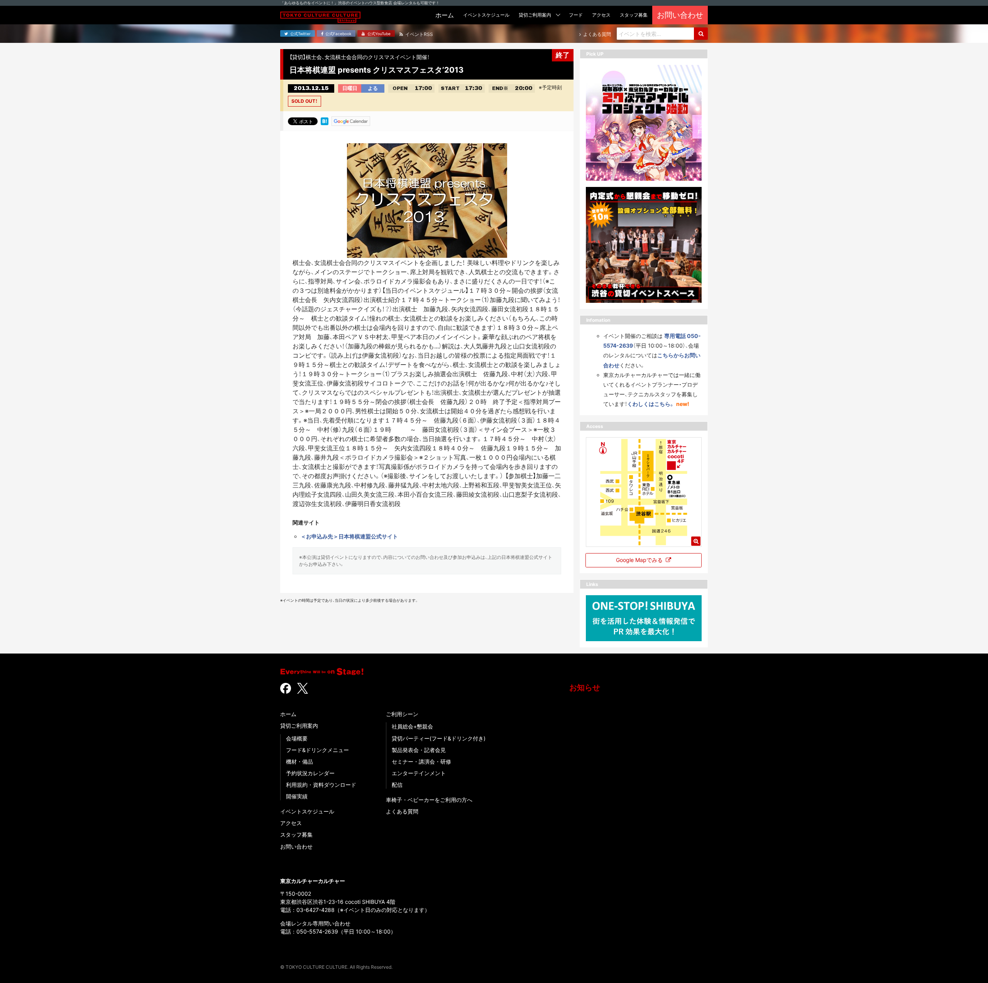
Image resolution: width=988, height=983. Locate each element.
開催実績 (297, 796)
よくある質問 (402, 811)
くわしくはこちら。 (651, 404)
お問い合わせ (296, 846)
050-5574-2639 (317, 931)
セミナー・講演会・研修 (421, 761)
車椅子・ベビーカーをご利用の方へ (429, 799)
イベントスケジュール (307, 811)
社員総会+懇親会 (412, 726)
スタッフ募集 (296, 834)
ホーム (288, 714)
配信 (397, 784)
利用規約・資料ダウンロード (321, 784)
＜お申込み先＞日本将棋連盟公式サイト (349, 536)
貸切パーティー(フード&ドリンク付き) (439, 738)
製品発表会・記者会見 (419, 750)
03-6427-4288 (315, 910)
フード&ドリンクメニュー (317, 750)
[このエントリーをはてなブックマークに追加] (324, 120)
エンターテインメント (419, 773)
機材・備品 (299, 761)
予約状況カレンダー (310, 773)
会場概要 (297, 738)
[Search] (701, 33)
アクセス (291, 823)
